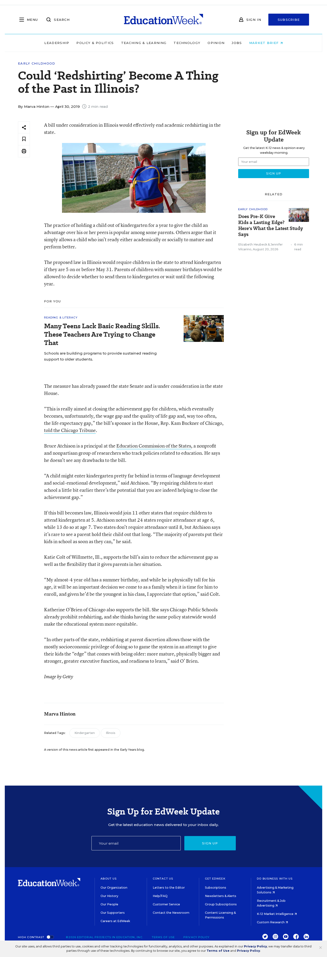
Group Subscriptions (221, 904)
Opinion (216, 43)
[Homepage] (163, 19)
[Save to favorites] (24, 139)
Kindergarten (84, 733)
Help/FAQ (160, 896)
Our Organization (114, 887)
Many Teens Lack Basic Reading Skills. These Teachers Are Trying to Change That (102, 334)
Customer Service (166, 904)
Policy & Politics (95, 43)
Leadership (56, 43)
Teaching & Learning (144, 43)
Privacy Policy (196, 937)
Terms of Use (163, 937)
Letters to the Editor (169, 887)
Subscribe (289, 20)
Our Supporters (113, 912)
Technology (187, 43)
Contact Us (163, 878)
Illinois (110, 733)
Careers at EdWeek (115, 921)
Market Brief (264, 43)
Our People (109, 904)
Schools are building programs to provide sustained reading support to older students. (100, 356)
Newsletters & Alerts (220, 896)
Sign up (210, 843)
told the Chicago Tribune (70, 430)
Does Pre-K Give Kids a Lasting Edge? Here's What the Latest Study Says (270, 225)
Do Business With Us (275, 878)
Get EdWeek (215, 878)
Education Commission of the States (153, 446)
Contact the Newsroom (171, 912)
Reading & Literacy (61, 317)
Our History (109, 896)
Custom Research (271, 922)
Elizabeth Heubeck (252, 244)
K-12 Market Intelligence (275, 914)
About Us (109, 878)
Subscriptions (215, 887)
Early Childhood (36, 63)
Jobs (237, 43)
